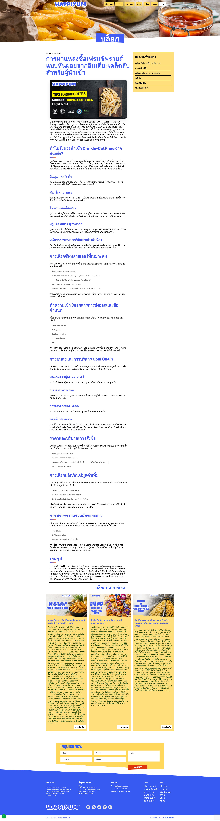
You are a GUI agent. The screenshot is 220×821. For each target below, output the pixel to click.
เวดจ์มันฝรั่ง (141, 68)
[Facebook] (94, 807)
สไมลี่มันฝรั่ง (149, 801)
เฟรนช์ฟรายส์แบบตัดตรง (147, 63)
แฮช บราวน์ (149, 792)
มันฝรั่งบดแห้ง (142, 87)
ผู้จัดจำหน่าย (165, 792)
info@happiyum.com (121, 786)
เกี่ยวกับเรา (109, 4)
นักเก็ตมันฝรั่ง (150, 798)
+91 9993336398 (121, 789)
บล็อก (147, 4)
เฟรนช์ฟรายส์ (150, 786)
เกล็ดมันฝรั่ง (149, 795)
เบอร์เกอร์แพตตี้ (151, 789)
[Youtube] (99, 807)
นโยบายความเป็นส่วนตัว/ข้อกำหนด (58, 818)
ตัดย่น (138, 77)
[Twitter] (105, 807)
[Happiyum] (63, 807)
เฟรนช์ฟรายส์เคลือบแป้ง (147, 73)
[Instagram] (88, 807)
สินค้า (118, 4)
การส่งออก (129, 4)
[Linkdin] (110, 807)
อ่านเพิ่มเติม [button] (79, 727)
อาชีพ (139, 4)
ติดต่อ (155, 4)
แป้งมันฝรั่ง (140, 82)
